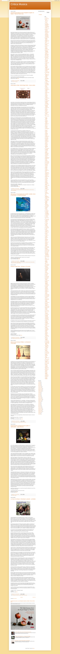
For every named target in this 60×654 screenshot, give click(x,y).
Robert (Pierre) (47, 310)
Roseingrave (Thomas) (46, 313)
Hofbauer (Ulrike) (47, 185)
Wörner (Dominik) (46, 371)
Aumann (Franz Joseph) (47, 27)
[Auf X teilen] (22, 80)
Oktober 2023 (40, 410)
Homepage (40, 14)
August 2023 (39, 412)
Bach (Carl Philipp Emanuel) (47, 31)
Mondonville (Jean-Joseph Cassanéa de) (47, 254)
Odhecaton (46, 274)
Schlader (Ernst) (47, 323)
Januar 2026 (39, 387)
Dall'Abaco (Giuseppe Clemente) (46, 106)
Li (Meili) (46, 228)
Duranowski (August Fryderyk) (46, 122)
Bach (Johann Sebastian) (47, 34)
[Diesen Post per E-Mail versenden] (20, 80)
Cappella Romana (46, 65)
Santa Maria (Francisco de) (47, 317)
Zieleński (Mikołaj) (46, 378)
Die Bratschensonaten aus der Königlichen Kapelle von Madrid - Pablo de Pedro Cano (22, 13)
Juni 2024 (39, 403)
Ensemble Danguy (46, 130)
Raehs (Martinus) (47, 302)
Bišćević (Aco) (47, 56)
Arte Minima (46, 23)
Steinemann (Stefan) (46, 333)
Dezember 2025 (40, 388)
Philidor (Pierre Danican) (47, 291)
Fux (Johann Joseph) (46, 151)
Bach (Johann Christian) (47, 33)
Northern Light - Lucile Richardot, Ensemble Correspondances (22, 640)
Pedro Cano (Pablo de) (15, 81)
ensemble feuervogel (46, 133)
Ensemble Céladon (46, 126)
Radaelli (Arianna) (46, 301)
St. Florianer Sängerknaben (47, 329)
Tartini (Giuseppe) (46, 337)
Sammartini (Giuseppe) (46, 315)
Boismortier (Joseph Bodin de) (47, 58)
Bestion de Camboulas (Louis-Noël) (46, 51)
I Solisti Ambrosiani (46, 192)
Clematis (46, 82)
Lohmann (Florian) (46, 233)
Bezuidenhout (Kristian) (47, 53)
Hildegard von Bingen (47, 184)
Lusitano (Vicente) (46, 236)
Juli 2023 (39, 413)
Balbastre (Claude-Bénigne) (46, 39)
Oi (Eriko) (46, 275)
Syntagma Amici (47, 336)
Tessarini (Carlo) (47, 341)
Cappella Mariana (46, 64)
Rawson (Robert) (47, 306)
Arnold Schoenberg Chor (46, 20)
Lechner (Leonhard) (46, 225)
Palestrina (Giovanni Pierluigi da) (46, 283)
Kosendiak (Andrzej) (46, 207)
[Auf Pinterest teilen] (24, 80)
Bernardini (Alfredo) (46, 48)
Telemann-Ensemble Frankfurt (46, 339)
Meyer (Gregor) (47, 251)
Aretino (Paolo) (47, 18)
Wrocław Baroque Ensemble (46, 374)
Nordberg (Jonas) (46, 270)
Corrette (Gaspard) (46, 97)
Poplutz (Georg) (47, 296)
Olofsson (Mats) (47, 276)
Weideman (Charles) (46, 366)
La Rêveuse (46, 216)
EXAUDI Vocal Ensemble (47, 140)
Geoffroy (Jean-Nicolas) (47, 158)
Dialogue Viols (47, 114)
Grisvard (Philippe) (46, 167)
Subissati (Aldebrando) (46, 335)
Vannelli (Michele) (46, 354)
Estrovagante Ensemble (46, 139)
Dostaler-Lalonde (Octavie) (46, 118)
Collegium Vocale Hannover (47, 89)
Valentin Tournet (47, 352)
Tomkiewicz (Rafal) (46, 350)
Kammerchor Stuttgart (46, 201)
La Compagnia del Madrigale (47, 213)
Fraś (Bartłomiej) (47, 148)
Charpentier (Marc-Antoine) (47, 78)
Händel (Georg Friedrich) (47, 175)
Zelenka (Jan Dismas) (46, 377)
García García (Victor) (46, 155)
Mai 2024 (39, 404)
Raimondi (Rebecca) (46, 303)
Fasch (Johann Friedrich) (47, 142)
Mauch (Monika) (47, 247)
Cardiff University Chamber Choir (47, 69)
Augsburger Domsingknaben (47, 26)
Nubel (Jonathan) (46, 272)
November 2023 (40, 409)
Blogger (33, 648)
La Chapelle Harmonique (46, 212)
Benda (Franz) (47, 45)
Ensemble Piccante (46, 135)
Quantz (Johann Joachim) (47, 299)
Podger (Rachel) (47, 294)
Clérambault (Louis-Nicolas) (47, 83)
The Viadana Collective (46, 347)
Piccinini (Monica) (46, 293)
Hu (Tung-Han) (47, 189)
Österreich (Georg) (46, 279)
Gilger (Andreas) (47, 162)
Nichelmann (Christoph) (46, 269)
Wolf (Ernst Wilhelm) (46, 370)
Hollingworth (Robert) (46, 188)
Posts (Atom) (15, 598)
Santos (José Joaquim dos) (46, 318)
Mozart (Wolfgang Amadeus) (46, 262)
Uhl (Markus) (46, 351)
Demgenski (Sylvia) (46, 113)
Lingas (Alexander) (46, 230)
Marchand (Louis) (46, 240)
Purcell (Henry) (47, 298)
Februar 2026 (40, 386)
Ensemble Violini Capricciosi (47, 136)
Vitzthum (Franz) (47, 359)
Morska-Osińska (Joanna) (47, 260)
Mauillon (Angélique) (46, 248)
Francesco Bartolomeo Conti (46, 147)
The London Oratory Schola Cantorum (47, 346)
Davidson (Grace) (46, 110)
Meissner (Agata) (14, 495)
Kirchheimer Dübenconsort (47, 204)
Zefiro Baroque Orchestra (47, 375)
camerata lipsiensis (46, 61)
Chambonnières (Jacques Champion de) (47, 75)
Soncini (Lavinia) (47, 326)
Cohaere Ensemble (46, 86)
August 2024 (39, 401)
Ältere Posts (34, 597)
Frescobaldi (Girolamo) (46, 149)
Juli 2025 (39, 392)
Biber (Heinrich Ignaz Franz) (26, 189)
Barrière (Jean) (47, 43)
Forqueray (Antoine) (46, 145)
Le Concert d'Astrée (46, 221)
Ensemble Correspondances (47, 129)
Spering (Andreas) (46, 327)
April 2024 (39, 405)
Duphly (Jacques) (46, 120)
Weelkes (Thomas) (46, 364)
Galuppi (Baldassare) (46, 152)
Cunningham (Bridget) (46, 101)
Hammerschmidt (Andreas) (47, 173)
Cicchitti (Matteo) (47, 81)
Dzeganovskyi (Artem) (47, 123)
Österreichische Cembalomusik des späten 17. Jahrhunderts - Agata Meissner (20, 426)
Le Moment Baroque (46, 224)
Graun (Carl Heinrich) (46, 164)
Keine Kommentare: (17, 80)
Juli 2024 (39, 402)
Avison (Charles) (47, 28)
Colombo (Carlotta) (46, 90)
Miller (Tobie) (46, 252)
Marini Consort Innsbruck (47, 242)
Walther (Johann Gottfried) (47, 361)
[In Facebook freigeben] (23, 80)
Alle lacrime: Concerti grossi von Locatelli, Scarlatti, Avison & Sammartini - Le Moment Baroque (23, 194)
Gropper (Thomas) (46, 169)
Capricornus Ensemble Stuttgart (46, 67)
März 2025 (39, 396)
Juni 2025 (39, 393)
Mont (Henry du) (47, 255)
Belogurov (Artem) (46, 44)
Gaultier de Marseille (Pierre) (47, 157)
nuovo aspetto (47, 273)
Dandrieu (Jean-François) (47, 107)
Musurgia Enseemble (46, 266)
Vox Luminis (46, 360)
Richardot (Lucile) (46, 309)
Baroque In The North (19, 338)
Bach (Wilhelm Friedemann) (47, 36)
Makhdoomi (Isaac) (46, 237)
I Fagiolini (46, 190)
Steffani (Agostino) (46, 332)
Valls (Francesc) (47, 353)
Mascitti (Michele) (46, 245)
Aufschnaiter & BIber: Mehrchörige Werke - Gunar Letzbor (23, 85)
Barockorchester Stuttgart (47, 40)
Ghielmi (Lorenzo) (46, 160)
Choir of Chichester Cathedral (46, 80)
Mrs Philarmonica (46, 263)
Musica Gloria (46, 265)
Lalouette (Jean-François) (47, 220)
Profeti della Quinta (46, 297)
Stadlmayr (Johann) (46, 330)
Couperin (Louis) (47, 100)
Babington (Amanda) (15, 338)
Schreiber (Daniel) (46, 325)
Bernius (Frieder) (47, 49)
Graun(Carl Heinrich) (46, 166)
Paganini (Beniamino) (46, 281)
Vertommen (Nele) (46, 356)
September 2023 (40, 411)
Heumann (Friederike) (46, 182)
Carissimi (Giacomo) (46, 70)
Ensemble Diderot (46, 132)
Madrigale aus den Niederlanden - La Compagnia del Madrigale (22, 636)
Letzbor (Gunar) (31, 189)
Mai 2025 (39, 394)
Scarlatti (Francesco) (46, 321)
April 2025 (39, 395)
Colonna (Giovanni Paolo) (47, 92)
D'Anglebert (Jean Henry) (46, 103)
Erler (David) (46, 137)
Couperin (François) (46, 99)
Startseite (21, 597)
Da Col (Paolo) (47, 104)
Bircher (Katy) (46, 55)
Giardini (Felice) (47, 161)
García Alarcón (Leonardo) (47, 154)
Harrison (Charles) (46, 179)
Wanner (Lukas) (47, 362)
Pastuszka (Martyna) (46, 287)
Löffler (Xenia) (47, 232)
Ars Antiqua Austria (15, 189)
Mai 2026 (39, 383)
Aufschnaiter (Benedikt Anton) (20, 189)
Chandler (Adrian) (46, 76)
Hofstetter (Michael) (46, 186)
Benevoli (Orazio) (46, 47)
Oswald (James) (47, 280)
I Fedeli (46, 191)
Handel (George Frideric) (47, 176)
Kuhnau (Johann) (46, 208)
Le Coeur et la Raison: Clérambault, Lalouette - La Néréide (23, 499)
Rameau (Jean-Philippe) (47, 305)
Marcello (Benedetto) (46, 239)
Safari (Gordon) (47, 314)
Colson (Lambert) (46, 93)
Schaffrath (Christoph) (46, 322)
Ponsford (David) (47, 295)
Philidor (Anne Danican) (47, 290)
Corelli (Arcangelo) (46, 95)
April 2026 (39, 384)
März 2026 (39, 385)
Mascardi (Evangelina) (46, 243)
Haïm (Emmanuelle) (47, 172)
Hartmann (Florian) (46, 181)
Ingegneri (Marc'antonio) (47, 196)
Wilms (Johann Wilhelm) (47, 367)
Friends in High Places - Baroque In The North (20, 266)
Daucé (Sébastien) (46, 109)
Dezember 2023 (40, 408)
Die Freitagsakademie (47, 116)
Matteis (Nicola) (47, 246)
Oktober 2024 (40, 400)
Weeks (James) (47, 363)
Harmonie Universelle (46, 178)
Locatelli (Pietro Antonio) (47, 231)
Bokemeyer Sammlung (46, 60)
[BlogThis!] (21, 80)
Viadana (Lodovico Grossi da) (47, 358)
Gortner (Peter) (47, 163)
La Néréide (46, 215)
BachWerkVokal (47, 37)
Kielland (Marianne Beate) (46, 203)
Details (18, 78)
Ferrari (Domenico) (46, 143)
